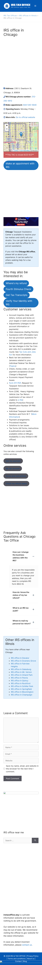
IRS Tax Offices (10, 15)
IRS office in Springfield (21, 689)
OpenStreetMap (25, 151)
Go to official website (25, 117)
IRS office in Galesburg (21, 669)
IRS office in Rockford (20, 683)
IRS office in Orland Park (22, 675)
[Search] (35, 840)
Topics (13, 366)
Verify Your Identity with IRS (19, 303)
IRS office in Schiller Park (22, 686)
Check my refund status (16, 483)
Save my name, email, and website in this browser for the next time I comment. (22, 769)
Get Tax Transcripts (16, 295)
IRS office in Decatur (20, 658)
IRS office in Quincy (19, 680)
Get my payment (13, 461)
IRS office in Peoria (19, 678)
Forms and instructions (16, 476)
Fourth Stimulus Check (18, 289)
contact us (27, 945)
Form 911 (15, 383)
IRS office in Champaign (21, 695)
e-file (20, 400)
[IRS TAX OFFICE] (17, 5)
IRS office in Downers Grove (23, 661)
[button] (21, 134)
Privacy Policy (32, 956)
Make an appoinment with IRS (20, 165)
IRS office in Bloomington (22, 692)
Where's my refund (16, 283)
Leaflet (16, 151)
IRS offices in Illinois (28, 15)
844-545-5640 (30, 105)
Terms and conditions (17, 958)
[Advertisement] (21, 61)
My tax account (13, 468)
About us (30, 958)
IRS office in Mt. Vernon (21, 672)
